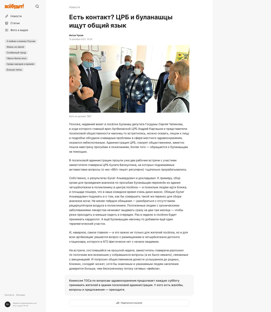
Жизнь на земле (15, 46)
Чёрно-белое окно (16, 58)
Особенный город (16, 52)
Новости (74, 7)
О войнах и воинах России (21, 41)
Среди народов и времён (20, 64)
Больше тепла (14, 69)
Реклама (20, 295)
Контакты (9, 295)
